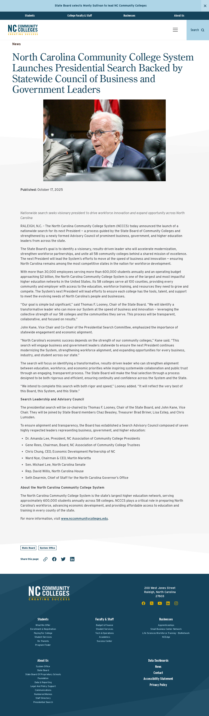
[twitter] (63, 559)
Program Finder (43, 644)
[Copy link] (45, 559)
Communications (43, 690)
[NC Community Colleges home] (23, 30)
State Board (28, 547)
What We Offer (43, 625)
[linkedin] (72, 559)
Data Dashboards (158, 660)
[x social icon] (152, 603)
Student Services (42, 637)
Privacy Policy (158, 685)
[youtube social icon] (160, 603)
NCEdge (166, 637)
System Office (47, 547)
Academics (104, 637)
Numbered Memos (43, 694)
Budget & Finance (104, 625)
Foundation (43, 678)
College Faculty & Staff (79, 15)
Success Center (104, 641)
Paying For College (43, 633)
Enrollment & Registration (43, 629)
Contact (158, 673)
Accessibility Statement (158, 679)
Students (30, 15)
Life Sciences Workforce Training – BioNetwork (166, 633)
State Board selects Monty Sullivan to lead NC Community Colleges (101, 5)
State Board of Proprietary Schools (43, 674)
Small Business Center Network (165, 629)
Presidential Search (43, 702)
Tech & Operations (104, 633)
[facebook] (54, 559)
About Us (179, 15)
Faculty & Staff (104, 619)
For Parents (43, 641)
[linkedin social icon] (168, 603)
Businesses (129, 15)
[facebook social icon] (143, 603)
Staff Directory (43, 698)
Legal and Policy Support (43, 686)
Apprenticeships (166, 625)
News (16, 44)
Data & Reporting (42, 682)
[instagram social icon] (176, 603)
